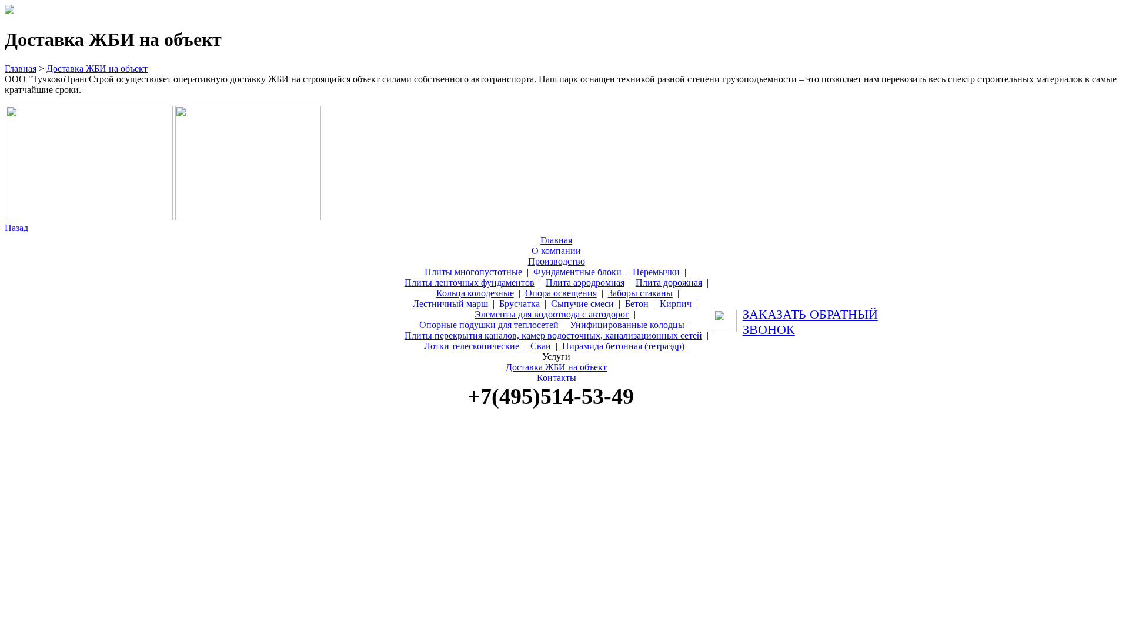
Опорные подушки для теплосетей (489, 325)
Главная (20, 68)
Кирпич (676, 304)
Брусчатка (519, 304)
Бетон (637, 304)
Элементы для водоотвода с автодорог (552, 314)
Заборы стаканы (640, 293)
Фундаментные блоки (577, 272)
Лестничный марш (450, 304)
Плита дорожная (669, 283)
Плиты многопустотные (473, 272)
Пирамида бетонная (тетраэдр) (623, 346)
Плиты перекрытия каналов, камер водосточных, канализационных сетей (553, 335)
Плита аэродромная (585, 283)
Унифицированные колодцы (627, 325)
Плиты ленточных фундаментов (470, 283)
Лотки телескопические (471, 346)
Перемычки (656, 272)
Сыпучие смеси (582, 304)
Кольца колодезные (475, 293)
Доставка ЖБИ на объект (97, 68)
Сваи (540, 346)
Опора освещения (561, 293)
